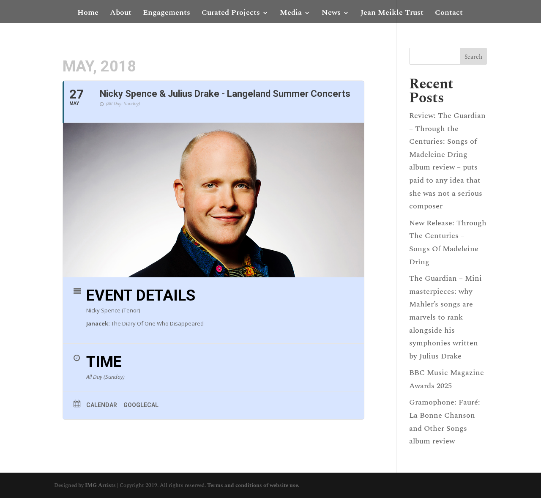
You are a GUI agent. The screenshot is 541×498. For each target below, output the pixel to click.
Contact (449, 14)
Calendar (101, 405)
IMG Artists (100, 485)
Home (87, 14)
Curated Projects (231, 14)
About (120, 14)
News (331, 14)
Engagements (166, 14)
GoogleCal (140, 405)
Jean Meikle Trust (392, 14)
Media (291, 14)
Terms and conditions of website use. (253, 485)
